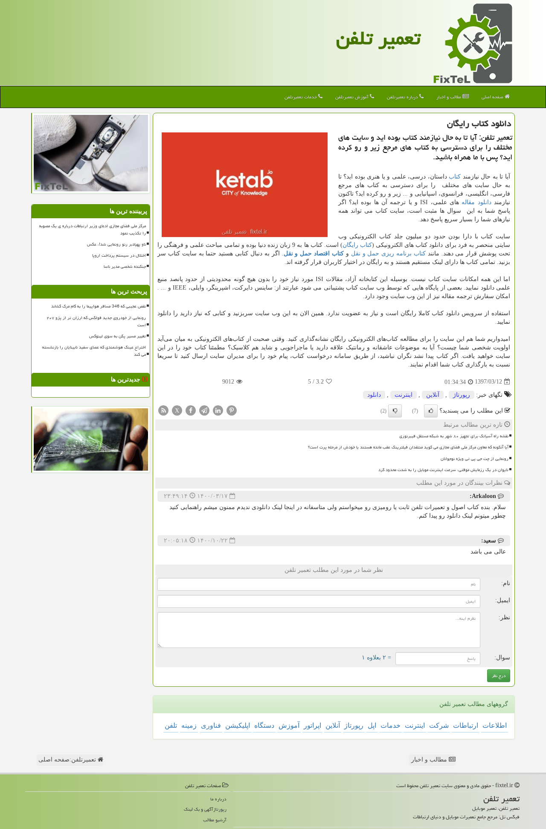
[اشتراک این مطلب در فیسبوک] (191, 410)
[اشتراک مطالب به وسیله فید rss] (163, 410)
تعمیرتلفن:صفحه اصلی (68, 759)
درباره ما (218, 798)
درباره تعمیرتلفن (403, 96)
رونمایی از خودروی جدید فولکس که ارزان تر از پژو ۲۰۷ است (96, 321)
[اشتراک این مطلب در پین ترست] (232, 410)
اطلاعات (494, 725)
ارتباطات (465, 725)
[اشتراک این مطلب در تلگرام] (204, 410)
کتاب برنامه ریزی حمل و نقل (388, 253)
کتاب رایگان (357, 245)
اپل (372, 725)
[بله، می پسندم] (431, 410)
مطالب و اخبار (449, 96)
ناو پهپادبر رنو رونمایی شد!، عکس (116, 244)
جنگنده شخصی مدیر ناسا (125, 266)
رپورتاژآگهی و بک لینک (205, 809)
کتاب (455, 176)
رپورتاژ (461, 395)
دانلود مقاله (476, 202)
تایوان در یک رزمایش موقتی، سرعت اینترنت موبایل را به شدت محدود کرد (443, 470)
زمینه (189, 725)
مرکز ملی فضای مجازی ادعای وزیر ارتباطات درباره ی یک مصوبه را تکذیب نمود (92, 229)
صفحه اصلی (493, 96)
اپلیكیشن (237, 725)
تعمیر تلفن (378, 38)
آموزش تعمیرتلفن (352, 96)
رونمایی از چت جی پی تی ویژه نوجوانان (474, 458)
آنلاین (432, 395)
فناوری (211, 725)
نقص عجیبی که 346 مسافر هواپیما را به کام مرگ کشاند (98, 306)
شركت (439, 725)
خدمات (390, 725)
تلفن (171, 725)
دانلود (374, 395)
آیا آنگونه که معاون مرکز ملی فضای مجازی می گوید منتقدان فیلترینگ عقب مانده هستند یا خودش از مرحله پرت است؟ (408, 447)
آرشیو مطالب (215, 819)
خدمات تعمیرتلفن (301, 96)
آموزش (289, 725)
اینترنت (403, 395)
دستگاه (264, 725)
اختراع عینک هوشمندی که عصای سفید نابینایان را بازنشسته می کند (94, 351)
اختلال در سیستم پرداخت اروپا (119, 255)
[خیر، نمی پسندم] (395, 410)
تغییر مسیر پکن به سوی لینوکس (117, 336)
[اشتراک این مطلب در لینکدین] (218, 410)
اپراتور (312, 725)
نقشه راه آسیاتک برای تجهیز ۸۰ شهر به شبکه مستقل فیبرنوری (453, 436)
